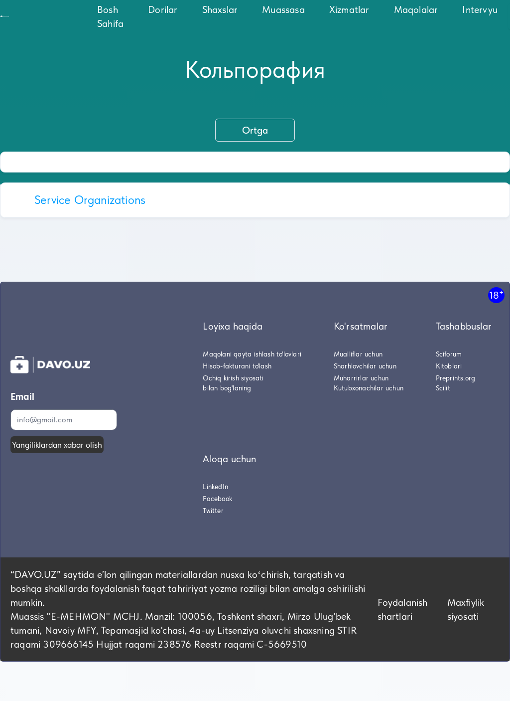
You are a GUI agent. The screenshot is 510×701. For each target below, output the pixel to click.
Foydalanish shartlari (403, 609)
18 (496, 295)
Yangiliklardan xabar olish (57, 445)
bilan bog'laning (227, 388)
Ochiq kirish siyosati (233, 378)
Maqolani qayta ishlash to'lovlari (252, 354)
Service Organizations (89, 199)
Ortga (255, 130)
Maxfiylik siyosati (466, 609)
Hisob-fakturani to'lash (237, 366)
